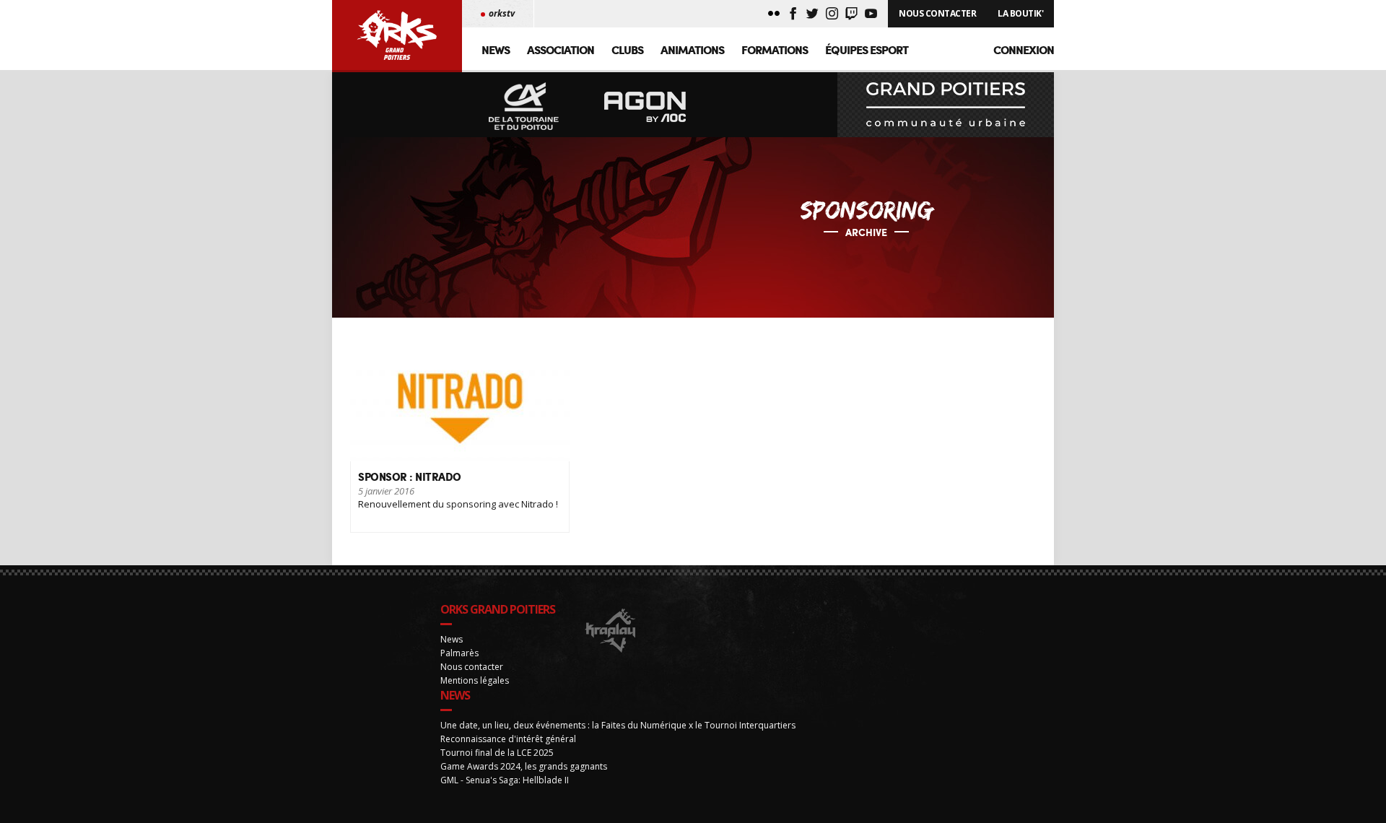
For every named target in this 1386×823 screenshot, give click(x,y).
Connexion (1023, 49)
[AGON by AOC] (645, 107)
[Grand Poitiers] (946, 104)
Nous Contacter (937, 13)
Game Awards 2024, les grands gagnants (523, 766)
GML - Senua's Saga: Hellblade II (504, 780)
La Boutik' (1020, 13)
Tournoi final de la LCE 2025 (497, 752)
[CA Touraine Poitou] (524, 107)
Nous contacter (471, 667)
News (495, 49)
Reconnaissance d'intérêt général (508, 739)
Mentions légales (474, 680)
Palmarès (459, 653)
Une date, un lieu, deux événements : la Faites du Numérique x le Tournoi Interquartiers (618, 725)
